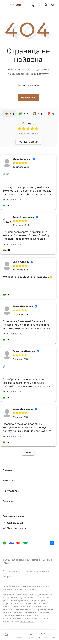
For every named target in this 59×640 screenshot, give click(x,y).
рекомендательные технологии (19, 589)
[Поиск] (39, 5)
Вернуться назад (28, 84)
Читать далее (27, 621)
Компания (9, 480)
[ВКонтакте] (52, 543)
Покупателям (11, 490)
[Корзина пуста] (52, 5)
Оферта (7, 576)
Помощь (8, 501)
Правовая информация (37, 571)
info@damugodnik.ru (14, 528)
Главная (8, 470)
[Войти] (45, 5)
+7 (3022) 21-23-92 (13, 522)
